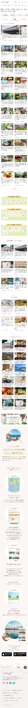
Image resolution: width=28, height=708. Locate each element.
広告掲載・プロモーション (8, 692)
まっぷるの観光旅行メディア (8, 695)
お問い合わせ (19, 690)
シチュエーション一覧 (13, 700)
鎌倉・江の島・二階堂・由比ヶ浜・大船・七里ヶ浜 (17, 5)
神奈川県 (5, 5)
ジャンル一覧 (5, 700)
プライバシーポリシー (7, 690)
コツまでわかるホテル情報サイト (9, 698)
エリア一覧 (19, 698)
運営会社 (16, 692)
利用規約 (14, 690)
